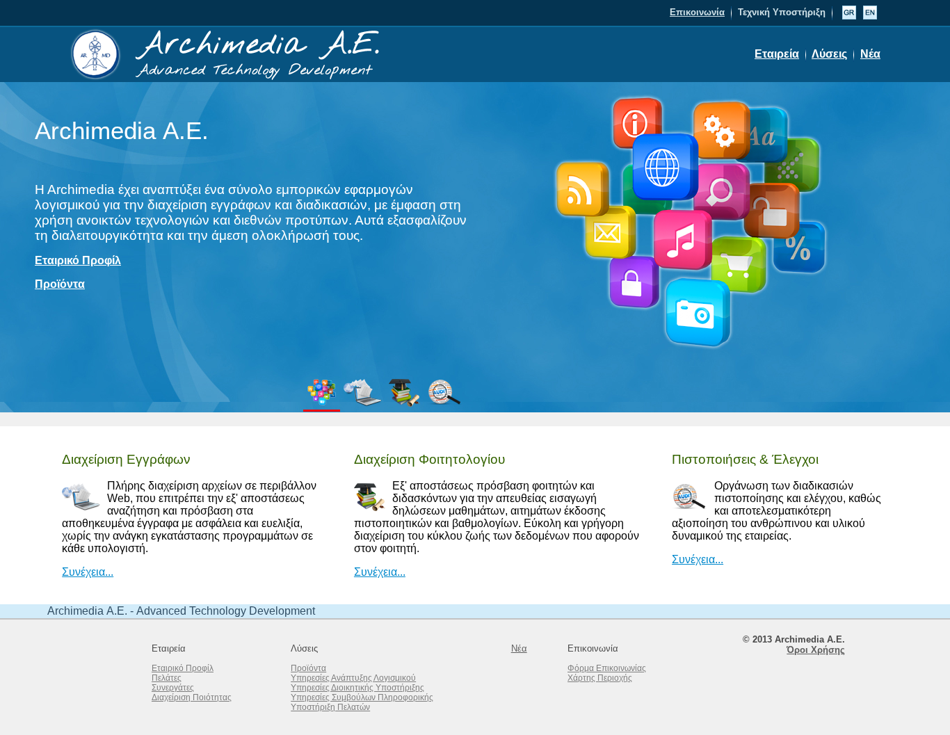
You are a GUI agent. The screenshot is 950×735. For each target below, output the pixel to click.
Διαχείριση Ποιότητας (192, 697)
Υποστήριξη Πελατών (330, 707)
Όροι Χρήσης (816, 650)
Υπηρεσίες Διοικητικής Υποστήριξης (357, 688)
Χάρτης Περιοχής (599, 678)
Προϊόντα (60, 284)
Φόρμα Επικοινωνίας (606, 668)
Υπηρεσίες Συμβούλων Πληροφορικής (362, 697)
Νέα (870, 54)
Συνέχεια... (87, 572)
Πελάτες (167, 678)
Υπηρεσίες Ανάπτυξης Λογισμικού (353, 678)
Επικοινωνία (697, 12)
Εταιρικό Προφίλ (78, 260)
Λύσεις (829, 54)
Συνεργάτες (173, 688)
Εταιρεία (777, 54)
